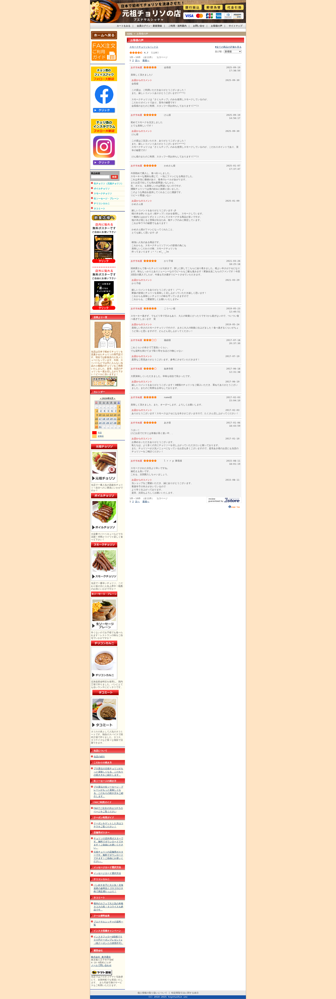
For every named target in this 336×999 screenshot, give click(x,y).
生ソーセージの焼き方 (105, 781)
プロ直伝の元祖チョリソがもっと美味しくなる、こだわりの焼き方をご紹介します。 (108, 771)
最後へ (145, 60)
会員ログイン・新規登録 (149, 25)
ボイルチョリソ (102, 188)
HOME (129, 33)
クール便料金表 (102, 915)
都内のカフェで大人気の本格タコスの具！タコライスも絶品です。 (108, 906)
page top (235, 507)
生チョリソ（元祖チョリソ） (108, 183)
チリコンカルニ (102, 203)
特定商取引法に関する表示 (185, 992)
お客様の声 (216, 25)
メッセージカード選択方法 (107, 867)
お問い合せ (198, 25)
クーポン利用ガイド (104, 817)
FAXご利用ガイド (102, 802)
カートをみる (123, 25)
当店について (100, 750)
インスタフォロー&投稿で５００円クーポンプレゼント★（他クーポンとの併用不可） (108, 939)
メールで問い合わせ (101, 965)
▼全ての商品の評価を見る (228, 47)
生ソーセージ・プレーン (106, 198)
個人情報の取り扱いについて (152, 992)
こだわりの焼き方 (103, 762)
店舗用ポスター (102, 832)
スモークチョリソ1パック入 (144, 47)
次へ (137, 60)
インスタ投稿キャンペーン (107, 930)
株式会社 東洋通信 (101, 957)
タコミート (99, 208)
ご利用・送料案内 (177, 25)
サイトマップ (235, 25)
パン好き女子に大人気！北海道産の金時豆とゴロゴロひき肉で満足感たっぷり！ (108, 888)
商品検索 (95, 173)
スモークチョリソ (103, 193)
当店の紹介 (99, 756)
